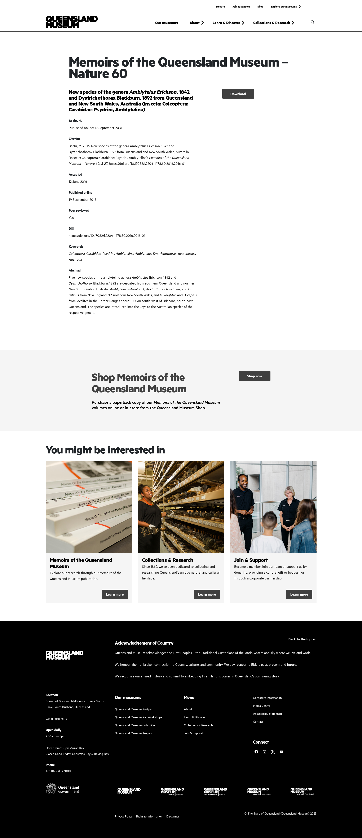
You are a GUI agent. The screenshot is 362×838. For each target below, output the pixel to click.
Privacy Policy (123, 816)
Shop (260, 6)
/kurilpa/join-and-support (273, 532)
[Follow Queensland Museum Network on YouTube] (281, 752)
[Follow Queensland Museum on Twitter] (273, 752)
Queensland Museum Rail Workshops (138, 717)
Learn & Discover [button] (226, 22)
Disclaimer (172, 816)
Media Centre (261, 705)
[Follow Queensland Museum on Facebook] (256, 752)
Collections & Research (198, 725)
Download (238, 93)
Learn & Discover (195, 717)
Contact (258, 721)
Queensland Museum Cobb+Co (135, 725)
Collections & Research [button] (271, 22)
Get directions (54, 718)
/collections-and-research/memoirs (89, 532)
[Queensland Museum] (72, 22)
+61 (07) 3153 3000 (58, 771)
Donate (220, 6)
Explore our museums (284, 6)
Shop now (254, 375)
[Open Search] (312, 22)
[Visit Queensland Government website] (62, 788)
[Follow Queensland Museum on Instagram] (264, 752)
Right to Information (149, 816)
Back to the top (300, 639)
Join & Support (241, 6)
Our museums (166, 22)
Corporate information (267, 697)
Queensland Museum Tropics (133, 733)
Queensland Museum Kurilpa (133, 709)
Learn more (115, 594)
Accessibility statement (267, 713)
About (188, 709)
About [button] (195, 22)
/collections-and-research (181, 532)
